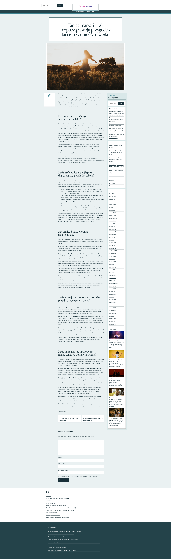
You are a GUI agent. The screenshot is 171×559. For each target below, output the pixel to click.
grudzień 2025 (112, 196)
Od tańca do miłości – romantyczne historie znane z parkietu (116, 159)
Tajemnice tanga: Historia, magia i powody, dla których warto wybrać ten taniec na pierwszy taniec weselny (67, 544)
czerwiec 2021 (112, 261)
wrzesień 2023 (112, 221)
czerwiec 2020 (112, 294)
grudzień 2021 (112, 245)
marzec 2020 (112, 302)
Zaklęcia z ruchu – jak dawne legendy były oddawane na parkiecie (116, 172)
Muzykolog (48, 500)
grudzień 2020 (112, 278)
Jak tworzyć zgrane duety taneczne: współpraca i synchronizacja (115, 380)
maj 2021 (111, 264)
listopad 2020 (112, 280)
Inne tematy (88, 11)
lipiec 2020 (112, 291)
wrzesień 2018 (112, 310)
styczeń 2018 (112, 313)
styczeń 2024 (112, 212)
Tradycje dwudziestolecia (52, 512)
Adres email (61, 463)
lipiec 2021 (112, 259)
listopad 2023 (112, 215)
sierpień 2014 (112, 318)
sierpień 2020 (112, 288)
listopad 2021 (112, 248)
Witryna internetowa (63, 470)
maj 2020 (111, 297)
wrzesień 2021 (112, 253)
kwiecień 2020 (112, 299)
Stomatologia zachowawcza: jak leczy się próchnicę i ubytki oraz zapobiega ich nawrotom (116, 113)
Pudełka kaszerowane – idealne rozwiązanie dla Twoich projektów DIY (116, 119)
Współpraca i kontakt (80, 11)
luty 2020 (111, 305)
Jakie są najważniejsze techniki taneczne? (56, 505)
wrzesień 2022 (112, 231)
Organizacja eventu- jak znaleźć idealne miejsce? (57, 547)
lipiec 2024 (112, 207)
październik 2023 (113, 218)
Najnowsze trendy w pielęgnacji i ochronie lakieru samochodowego (116, 136)
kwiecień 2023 (112, 229)
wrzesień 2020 (112, 286)
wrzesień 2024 (112, 202)
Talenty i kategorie (50, 503)
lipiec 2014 (112, 321)
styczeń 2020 (112, 307)
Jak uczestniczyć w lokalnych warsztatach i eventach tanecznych (93, 418)
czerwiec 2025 (112, 199)
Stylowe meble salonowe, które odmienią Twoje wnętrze (58, 536)
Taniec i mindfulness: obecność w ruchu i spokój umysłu (69, 418)
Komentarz (61, 439)
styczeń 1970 (112, 324)
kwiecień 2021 (112, 267)
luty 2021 (111, 272)
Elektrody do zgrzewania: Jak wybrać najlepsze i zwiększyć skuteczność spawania (116, 130)
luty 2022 (111, 240)
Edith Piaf (48, 496)
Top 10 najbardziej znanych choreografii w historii (57, 498)
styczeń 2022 (112, 242)
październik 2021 (113, 250)
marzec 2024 (112, 210)
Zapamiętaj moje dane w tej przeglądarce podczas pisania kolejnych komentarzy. (79, 476)
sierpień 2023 (112, 223)
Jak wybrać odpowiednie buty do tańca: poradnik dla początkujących (62, 507)
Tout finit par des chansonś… (53, 515)
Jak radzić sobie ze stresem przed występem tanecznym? (116, 419)
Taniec (93, 11)
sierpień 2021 (112, 256)
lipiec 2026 (112, 193)
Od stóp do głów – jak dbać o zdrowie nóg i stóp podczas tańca (116, 152)
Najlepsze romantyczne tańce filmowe (116, 146)
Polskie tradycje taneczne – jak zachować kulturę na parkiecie (60, 510)
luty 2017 (111, 316)
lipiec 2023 (112, 226)
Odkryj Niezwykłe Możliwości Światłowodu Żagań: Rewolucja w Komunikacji (62, 550)
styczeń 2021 (112, 275)
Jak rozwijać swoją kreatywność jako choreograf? (57, 517)
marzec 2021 (112, 269)
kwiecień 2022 (112, 234)
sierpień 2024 (112, 204)
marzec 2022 (112, 237)
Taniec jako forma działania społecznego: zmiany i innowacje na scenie (115, 361)
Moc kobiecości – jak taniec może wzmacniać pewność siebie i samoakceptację (115, 399)
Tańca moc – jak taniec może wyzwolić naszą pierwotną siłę (116, 341)
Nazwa (60, 457)
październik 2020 (113, 283)
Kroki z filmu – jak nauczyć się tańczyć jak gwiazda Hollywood (116, 165)
